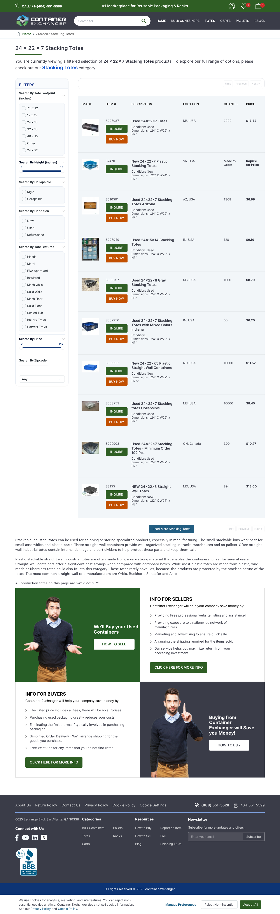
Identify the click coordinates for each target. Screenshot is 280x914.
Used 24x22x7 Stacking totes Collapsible (151, 405)
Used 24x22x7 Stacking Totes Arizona (151, 201)
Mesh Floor (34, 299)
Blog (138, 844)
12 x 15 (32, 115)
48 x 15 (32, 136)
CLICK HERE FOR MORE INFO (178, 667)
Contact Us (70, 805)
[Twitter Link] (44, 837)
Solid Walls (34, 292)
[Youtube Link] (25, 837)
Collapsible (34, 199)
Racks (259, 21)
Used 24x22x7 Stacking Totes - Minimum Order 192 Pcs (151, 448)
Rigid (30, 192)
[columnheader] (90, 104)
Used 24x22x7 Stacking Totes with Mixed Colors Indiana (151, 324)
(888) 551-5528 (215, 805)
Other (31, 143)
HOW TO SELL (114, 644)
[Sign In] (231, 6)
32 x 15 (32, 129)
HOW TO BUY (229, 745)
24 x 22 (32, 150)
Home (161, 21)
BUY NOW (116, 139)
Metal (31, 264)
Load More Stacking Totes (171, 529)
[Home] (41, 21)
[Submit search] (143, 21)
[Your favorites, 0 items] (243, 6)
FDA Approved (37, 271)
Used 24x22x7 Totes (149, 121)
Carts (225, 21)
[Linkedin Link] (35, 837)
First (228, 83)
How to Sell (143, 836)
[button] (42, 95)
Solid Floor (34, 306)
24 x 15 (32, 122)
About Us (23, 805)
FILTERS (27, 85)
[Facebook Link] (17, 837)
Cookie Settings (153, 805)
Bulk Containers (185, 21)
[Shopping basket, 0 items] (258, 6)
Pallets (242, 21)
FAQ (163, 836)
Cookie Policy (123, 805)
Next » (256, 83)
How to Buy (143, 828)
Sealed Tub (35, 313)
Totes (210, 21)
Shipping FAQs (170, 844)
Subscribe (253, 836)
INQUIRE (116, 129)
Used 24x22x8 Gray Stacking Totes (148, 282)
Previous (241, 83)
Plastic (31, 257)
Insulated (33, 278)
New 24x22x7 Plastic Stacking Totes (149, 163)
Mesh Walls (35, 285)
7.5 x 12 (32, 108)
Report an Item (171, 828)
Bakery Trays (36, 320)
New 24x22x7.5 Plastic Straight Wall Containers (151, 365)
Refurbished (35, 235)
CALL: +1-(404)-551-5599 (42, 6)
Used (31, 228)
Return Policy (46, 805)
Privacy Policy (96, 805)
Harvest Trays (37, 327)
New (30, 221)
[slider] (21, 171)
